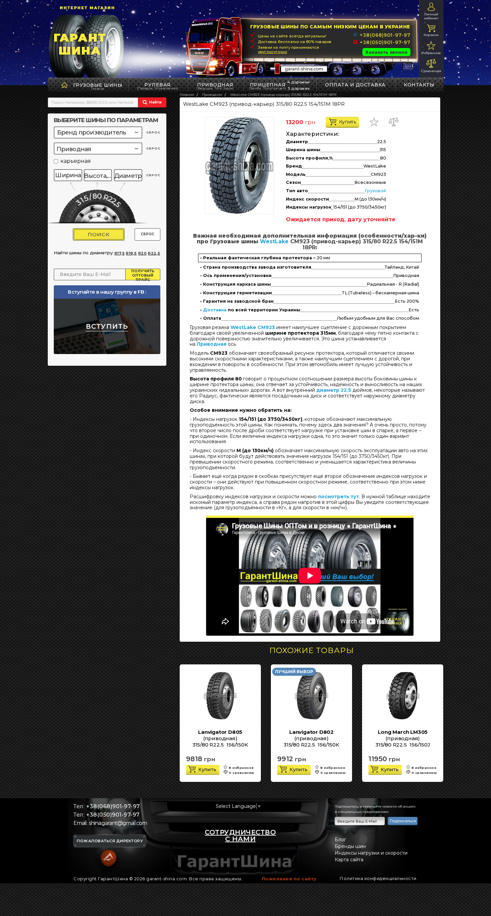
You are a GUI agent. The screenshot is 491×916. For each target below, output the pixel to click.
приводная (215, 86)
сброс (153, 132)
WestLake (274, 241)
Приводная (211, 344)
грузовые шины (98, 85)
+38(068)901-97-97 (385, 35)
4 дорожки (298, 82)
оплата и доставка (355, 85)
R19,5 (131, 253)
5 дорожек (299, 88)
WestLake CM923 (252, 327)
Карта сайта (349, 860)
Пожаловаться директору (110, 841)
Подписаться (403, 821)
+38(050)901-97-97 (385, 42)
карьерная (75, 161)
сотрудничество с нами (240, 835)
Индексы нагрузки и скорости (371, 853)
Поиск (99, 234)
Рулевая (157, 86)
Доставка (214, 310)
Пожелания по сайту (289, 878)
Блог (340, 840)
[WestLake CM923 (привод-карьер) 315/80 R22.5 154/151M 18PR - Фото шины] (239, 165)
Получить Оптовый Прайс (142, 274)
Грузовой (375, 190)
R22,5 (154, 253)
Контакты (419, 85)
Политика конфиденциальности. (379, 878)
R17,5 (120, 253)
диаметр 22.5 (333, 390)
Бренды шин (350, 846)
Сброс (147, 234)
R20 (142, 253)
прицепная (267, 86)
